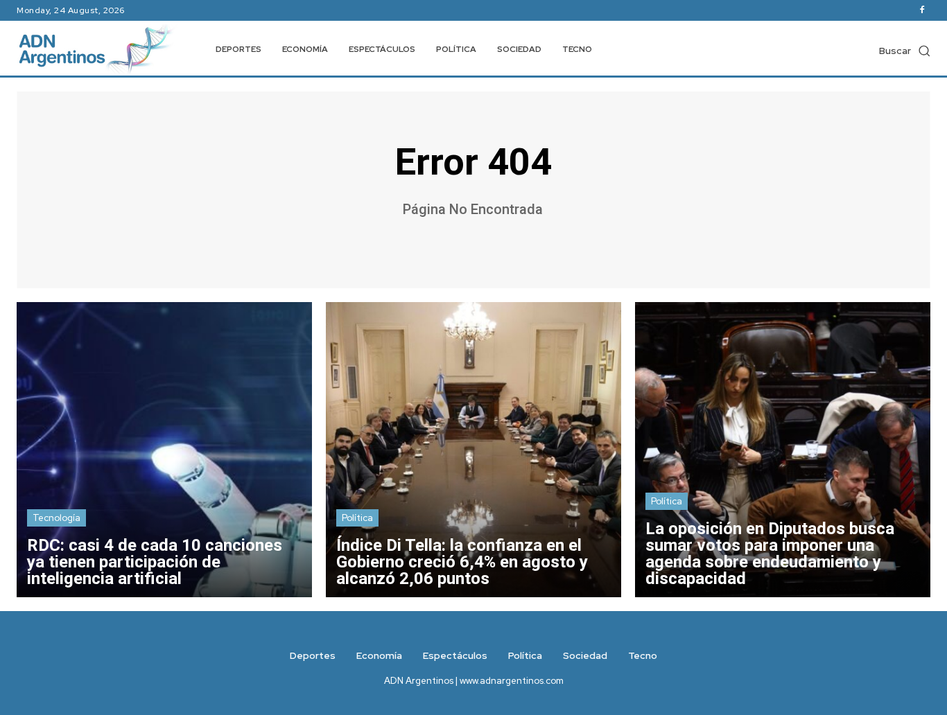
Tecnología (56, 518)
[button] (904, 50)
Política (357, 518)
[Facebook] (922, 10)
